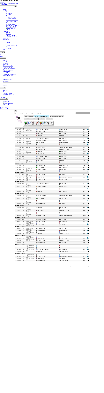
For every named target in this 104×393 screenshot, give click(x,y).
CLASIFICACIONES (29, 116)
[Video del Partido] (88, 129)
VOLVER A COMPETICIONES (83, 113)
